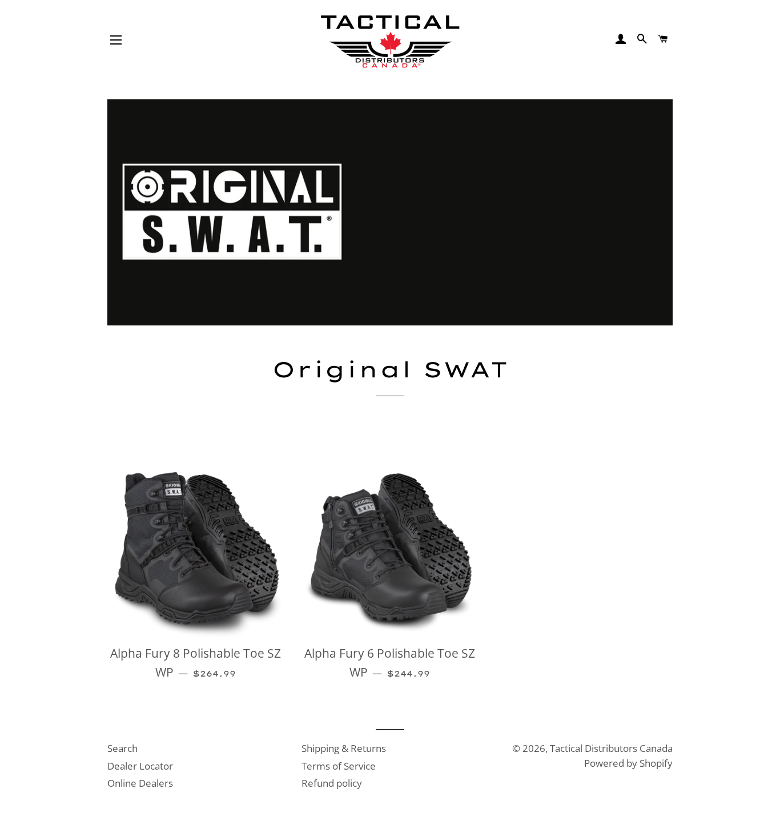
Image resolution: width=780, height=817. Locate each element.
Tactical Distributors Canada (611, 748)
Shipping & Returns (343, 748)
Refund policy (331, 783)
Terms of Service (338, 765)
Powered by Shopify (628, 763)
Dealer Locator (140, 765)
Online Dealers (140, 783)
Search (122, 748)
